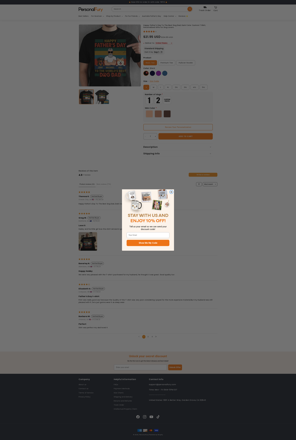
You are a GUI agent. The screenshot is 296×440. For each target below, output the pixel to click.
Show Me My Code (148, 243)
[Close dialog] (171, 192)
